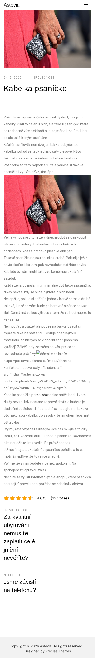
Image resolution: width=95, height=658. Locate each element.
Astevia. (46, 646)
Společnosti (44, 77)
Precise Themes (58, 651)
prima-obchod (42, 395)
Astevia (11, 4)
